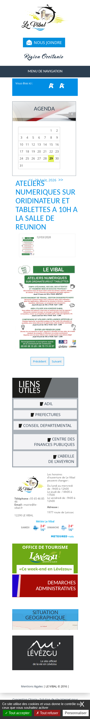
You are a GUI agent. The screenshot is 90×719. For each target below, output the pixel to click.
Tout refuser (48, 713)
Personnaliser (76, 713)
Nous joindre (48, 42)
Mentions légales (32, 686)
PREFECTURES (48, 414)
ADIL (48, 403)
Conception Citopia (24, 699)
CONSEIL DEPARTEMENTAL (47, 425)
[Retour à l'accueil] (45, 19)
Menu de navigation (45, 71)
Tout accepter (18, 713)
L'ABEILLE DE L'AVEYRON (61, 458)
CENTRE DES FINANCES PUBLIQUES (54, 441)
